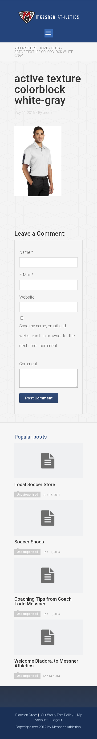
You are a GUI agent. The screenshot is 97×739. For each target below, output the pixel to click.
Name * (26, 252)
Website (27, 297)
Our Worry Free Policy (57, 715)
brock (47, 113)
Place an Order (26, 715)
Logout (57, 720)
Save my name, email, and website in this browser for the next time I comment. (47, 335)
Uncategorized (27, 494)
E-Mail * (26, 274)
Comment (28, 363)
